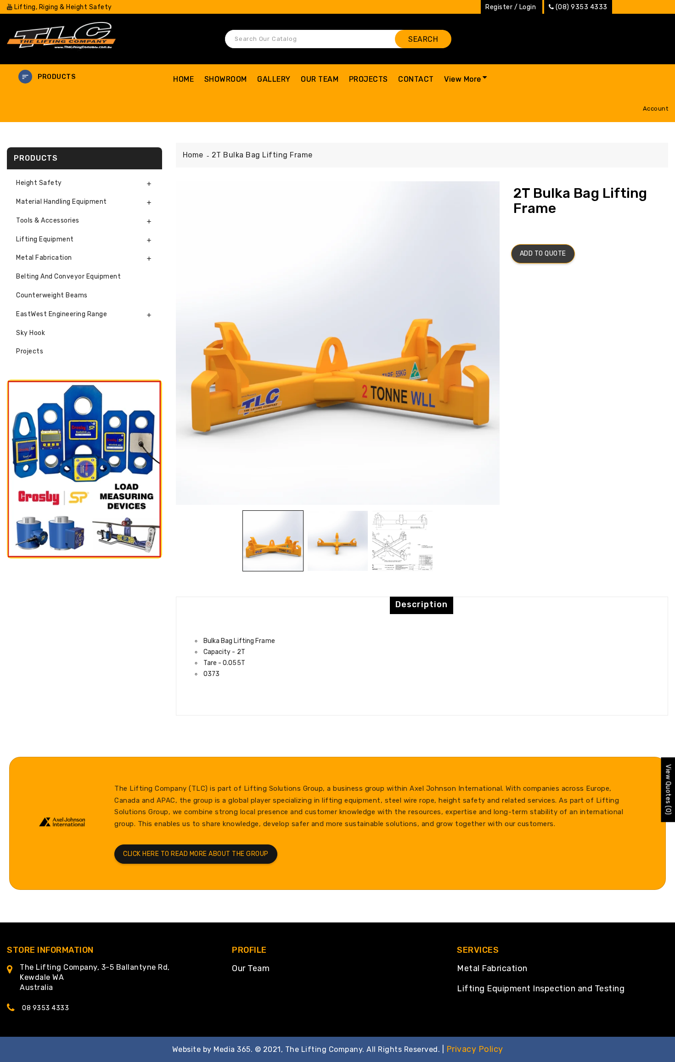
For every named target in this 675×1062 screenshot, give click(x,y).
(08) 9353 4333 (582, 7)
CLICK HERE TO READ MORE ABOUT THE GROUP (196, 854)
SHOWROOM (225, 79)
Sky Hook (30, 333)
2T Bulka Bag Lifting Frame (262, 155)
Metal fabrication (44, 258)
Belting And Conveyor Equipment (68, 276)
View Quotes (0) (668, 789)
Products (56, 77)
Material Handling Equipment (61, 202)
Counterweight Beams (52, 295)
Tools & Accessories (47, 220)
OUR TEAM (319, 79)
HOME (183, 79)
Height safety (39, 183)
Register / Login (510, 7)
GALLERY (274, 79)
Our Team (251, 968)
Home (193, 155)
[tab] (84, 183)
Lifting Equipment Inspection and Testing (540, 989)
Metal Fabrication (492, 968)
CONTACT (416, 79)
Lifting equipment (45, 239)
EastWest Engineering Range (61, 314)
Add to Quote (543, 253)
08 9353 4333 (45, 1008)
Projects (29, 351)
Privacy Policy (474, 1049)
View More (462, 79)
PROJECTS (368, 79)
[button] (84, 76)
